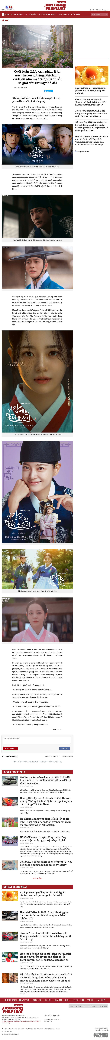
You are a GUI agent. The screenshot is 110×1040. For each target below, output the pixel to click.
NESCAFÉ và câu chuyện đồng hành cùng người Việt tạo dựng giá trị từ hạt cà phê (43, 839)
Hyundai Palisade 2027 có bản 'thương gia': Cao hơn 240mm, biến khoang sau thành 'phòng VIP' (44, 915)
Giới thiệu (80, 1006)
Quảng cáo (105, 10)
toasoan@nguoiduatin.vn (11, 1034)
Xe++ (53, 14)
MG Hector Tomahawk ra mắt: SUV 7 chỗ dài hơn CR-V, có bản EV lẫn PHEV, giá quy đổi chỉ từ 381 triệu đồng (45, 780)
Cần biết (76, 14)
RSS (71, 1006)
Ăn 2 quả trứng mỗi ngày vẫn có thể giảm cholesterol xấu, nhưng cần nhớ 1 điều (43, 894)
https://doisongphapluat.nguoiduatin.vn (13, 1015)
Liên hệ (92, 10)
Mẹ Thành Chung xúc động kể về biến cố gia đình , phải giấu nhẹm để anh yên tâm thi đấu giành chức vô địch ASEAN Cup (45, 821)
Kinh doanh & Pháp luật (17, 14)
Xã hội (40, 14)
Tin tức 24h (92, 1006)
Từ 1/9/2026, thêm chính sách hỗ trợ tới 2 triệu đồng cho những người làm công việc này (46, 863)
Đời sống (33, 14)
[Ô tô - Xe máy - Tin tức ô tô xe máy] (82, 151)
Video (69, 14)
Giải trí (47, 14)
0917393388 (8, 1031)
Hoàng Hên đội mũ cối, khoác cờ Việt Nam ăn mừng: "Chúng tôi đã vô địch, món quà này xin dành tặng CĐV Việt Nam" (46, 801)
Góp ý (98, 10)
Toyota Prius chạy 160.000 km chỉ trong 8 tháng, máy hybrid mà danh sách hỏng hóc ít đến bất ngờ (45, 936)
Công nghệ (61, 14)
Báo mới (103, 1006)
